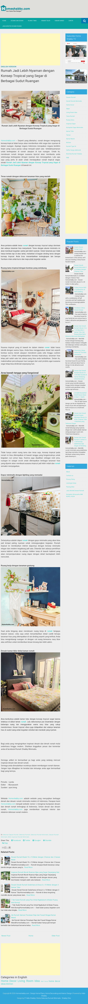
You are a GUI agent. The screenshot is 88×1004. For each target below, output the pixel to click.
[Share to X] (7, 847)
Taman (68, 135)
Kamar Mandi (59, 20)
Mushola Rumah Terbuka (74, 154)
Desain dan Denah (17, 20)
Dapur (71, 20)
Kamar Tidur (45, 20)
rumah (25, 245)
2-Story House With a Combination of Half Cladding (80, 289)
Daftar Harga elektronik (73, 150)
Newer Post (5, 936)
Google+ (37, 840)
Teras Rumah (70, 116)
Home (4, 20)
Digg (6, 843)
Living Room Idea (29, 981)
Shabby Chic (66, 998)
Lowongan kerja (71, 483)
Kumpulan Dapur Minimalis (74, 127)
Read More (28, 867)
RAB (67, 157)
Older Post (56, 936)
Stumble (48, 840)
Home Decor (9, 981)
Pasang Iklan (70, 487)
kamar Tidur (70, 131)
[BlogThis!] (5, 847)
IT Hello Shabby (30, 998)
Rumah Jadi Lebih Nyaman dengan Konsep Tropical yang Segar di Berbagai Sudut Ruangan (27, 76)
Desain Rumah (71, 97)
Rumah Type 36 (71, 146)
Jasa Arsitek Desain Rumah (12, 26)
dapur (68, 108)
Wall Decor (44, 981)
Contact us (69, 475)
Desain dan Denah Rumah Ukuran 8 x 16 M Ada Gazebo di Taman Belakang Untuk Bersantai (80, 375)
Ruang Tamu (32, 20)
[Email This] (3, 847)
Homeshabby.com (8, 140)
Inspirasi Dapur (71, 124)
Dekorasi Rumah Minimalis (39, 835)
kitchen (9, 984)
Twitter (27, 840)
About (68, 472)
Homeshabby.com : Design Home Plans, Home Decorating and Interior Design (44, 993)
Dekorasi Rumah (24, 835)
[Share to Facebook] (9, 847)
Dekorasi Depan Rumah (10, 835)
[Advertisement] (30, 49)
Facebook (17, 840)
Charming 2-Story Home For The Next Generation (80, 352)
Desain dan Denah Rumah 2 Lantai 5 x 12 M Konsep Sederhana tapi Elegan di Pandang (80, 442)
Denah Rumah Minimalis (74, 101)
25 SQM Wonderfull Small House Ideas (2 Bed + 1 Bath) (80, 395)
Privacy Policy (70, 479)
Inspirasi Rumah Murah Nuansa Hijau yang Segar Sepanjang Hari (35, 872)
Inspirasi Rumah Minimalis (20, 837)
